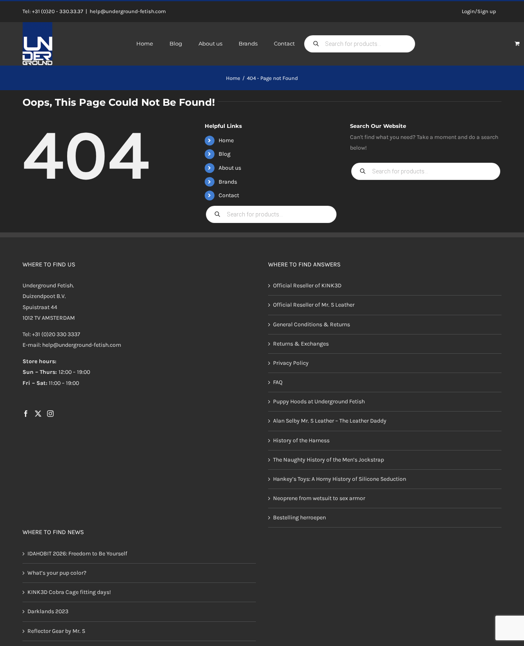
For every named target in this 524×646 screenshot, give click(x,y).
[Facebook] (26, 413)
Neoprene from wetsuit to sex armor (319, 498)
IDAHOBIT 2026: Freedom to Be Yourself (77, 553)
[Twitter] (38, 413)
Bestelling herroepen (299, 517)
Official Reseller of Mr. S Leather (314, 304)
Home (226, 140)
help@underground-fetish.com (128, 11)
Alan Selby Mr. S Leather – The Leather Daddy (329, 420)
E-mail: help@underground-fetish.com (72, 344)
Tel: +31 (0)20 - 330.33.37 (53, 11)
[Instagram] (50, 413)
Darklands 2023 (47, 611)
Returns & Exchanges (301, 343)
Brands (228, 181)
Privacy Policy (291, 362)
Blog (224, 153)
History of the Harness (301, 440)
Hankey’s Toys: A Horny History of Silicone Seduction (339, 478)
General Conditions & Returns (311, 324)
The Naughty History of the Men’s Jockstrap (328, 459)
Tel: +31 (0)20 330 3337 (51, 334)
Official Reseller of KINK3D (307, 285)
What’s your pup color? (56, 572)
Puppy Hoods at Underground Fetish (319, 401)
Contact (229, 195)
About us (230, 167)
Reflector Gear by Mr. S (56, 631)
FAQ (277, 382)
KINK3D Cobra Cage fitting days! (69, 592)
